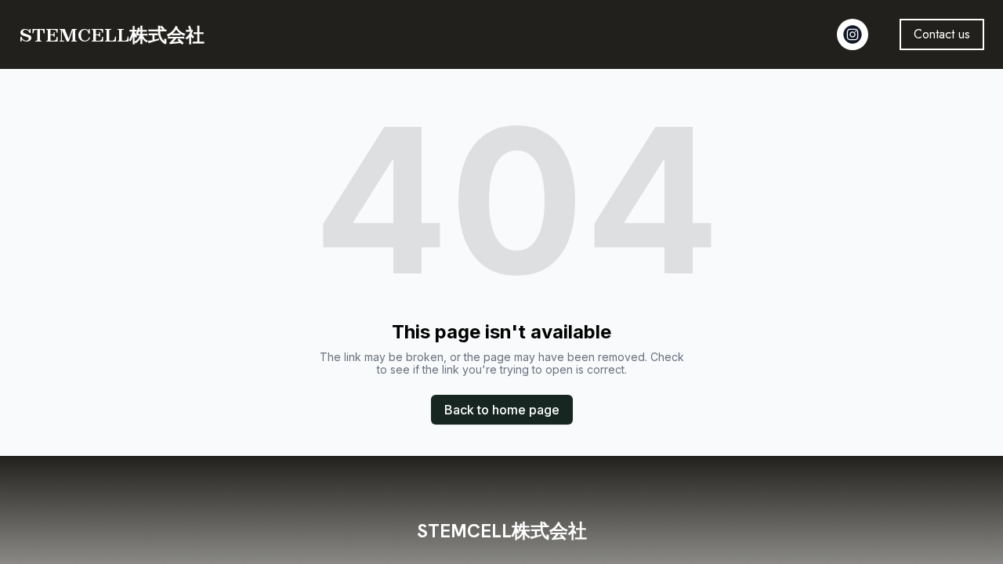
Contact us (942, 34)
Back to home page (501, 410)
